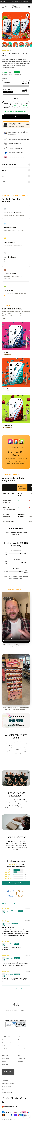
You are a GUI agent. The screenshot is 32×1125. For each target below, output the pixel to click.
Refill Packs (5, 1055)
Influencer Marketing (23, 1049)
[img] (5, 908)
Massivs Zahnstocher (8, 1043)
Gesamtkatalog (6, 1036)
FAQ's (19, 1036)
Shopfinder (21, 1061)
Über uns (20, 1039)
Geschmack (16, 559)
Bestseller (4, 1039)
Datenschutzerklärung (8, 1083)
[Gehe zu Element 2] (9, 45)
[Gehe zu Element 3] (15, 45)
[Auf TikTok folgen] (21, 1098)
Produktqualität (16, 550)
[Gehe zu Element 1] (4, 45)
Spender (4, 1061)
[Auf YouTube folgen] (16, 1098)
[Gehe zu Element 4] (21, 45)
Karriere (20, 1055)
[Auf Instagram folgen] (7, 1098)
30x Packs (5, 1049)
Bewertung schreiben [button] (16, 883)
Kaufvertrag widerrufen (7, 1072)
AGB (3, 1089)
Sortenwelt (5, 1064)
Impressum (5, 1080)
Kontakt (20, 1043)
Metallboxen (5, 1052)
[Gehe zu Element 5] (27, 45)
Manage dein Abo (7, 1092)
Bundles (4, 1046)
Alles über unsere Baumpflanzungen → (16, 757)
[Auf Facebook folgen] (3, 1098)
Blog (19, 1046)
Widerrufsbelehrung (7, 1086)
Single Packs (5, 1058)
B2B (19, 1052)
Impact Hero (19, 748)
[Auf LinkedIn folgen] (25, 1098)
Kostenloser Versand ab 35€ (14, 74)
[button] (6, 50)
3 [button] (16, 988)
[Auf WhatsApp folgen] (3, 1102)
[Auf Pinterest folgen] (12, 1098)
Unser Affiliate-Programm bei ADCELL (16, 1020)
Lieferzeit (16, 568)
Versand (4, 1077)
